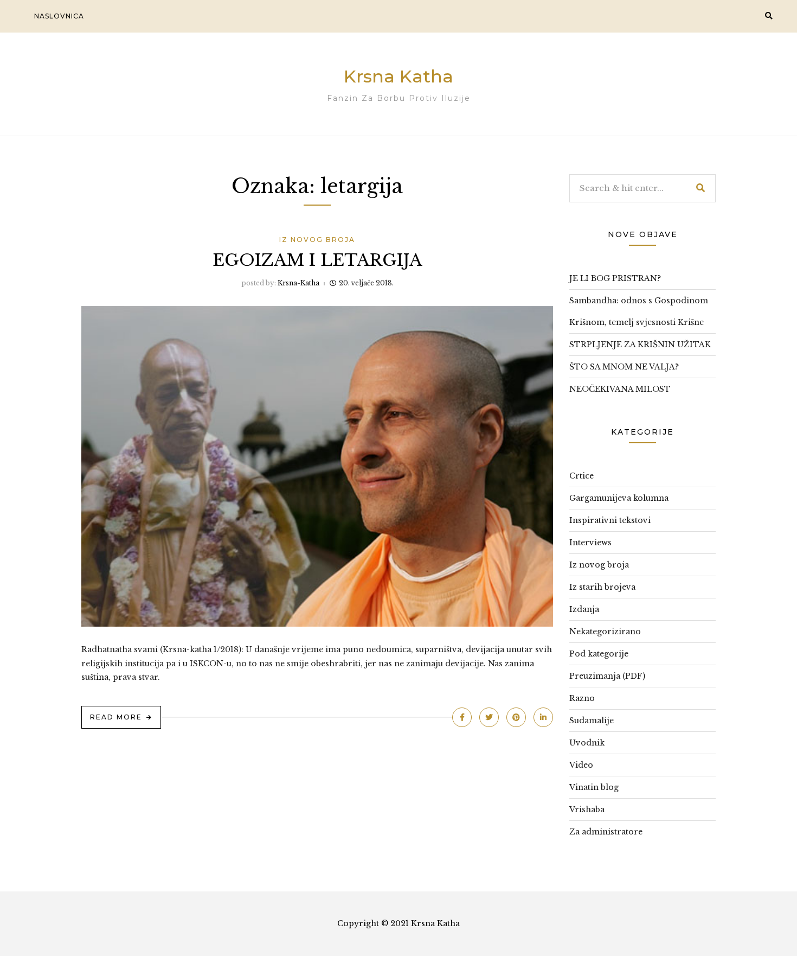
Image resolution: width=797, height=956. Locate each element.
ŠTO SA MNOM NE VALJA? (624, 367)
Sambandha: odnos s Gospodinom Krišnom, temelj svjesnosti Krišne (638, 311)
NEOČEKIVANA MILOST (620, 389)
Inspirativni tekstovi (610, 520)
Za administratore (605, 832)
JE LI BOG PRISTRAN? (615, 278)
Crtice (581, 476)
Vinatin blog (594, 787)
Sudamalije (591, 720)
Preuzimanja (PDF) (607, 676)
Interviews (590, 542)
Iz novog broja (317, 239)
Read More (116, 717)
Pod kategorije (598, 654)
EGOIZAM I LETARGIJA (317, 260)
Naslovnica (59, 16)
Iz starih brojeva (602, 587)
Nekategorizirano (605, 631)
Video (581, 765)
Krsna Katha (398, 76)
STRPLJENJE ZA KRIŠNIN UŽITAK (640, 344)
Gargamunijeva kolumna (619, 498)
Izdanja (584, 609)
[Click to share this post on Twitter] (489, 717)
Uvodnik (587, 743)
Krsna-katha (298, 283)
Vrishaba (587, 809)
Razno (582, 698)
